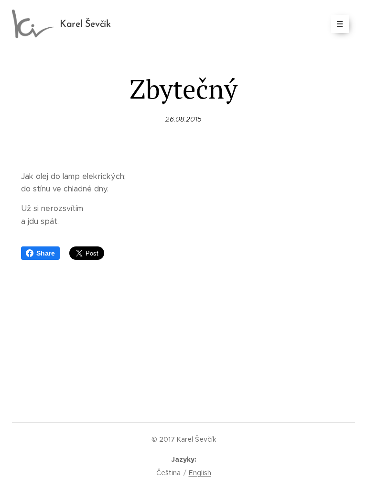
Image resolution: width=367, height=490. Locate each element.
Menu (340, 24)
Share (45, 253)
